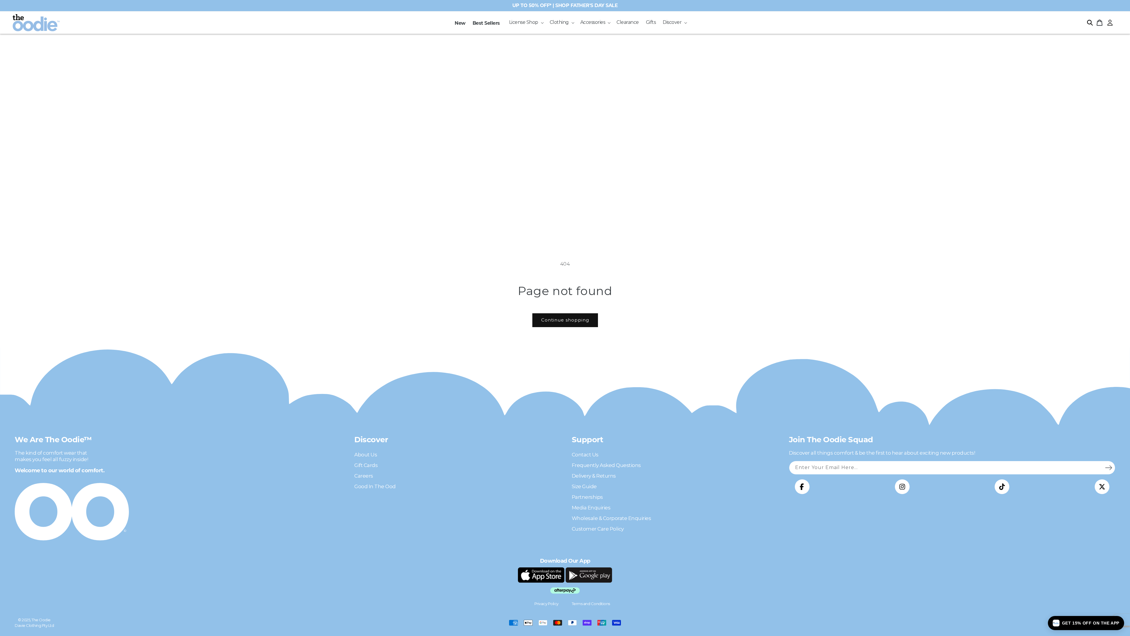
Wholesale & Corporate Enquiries (611, 518)
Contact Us (585, 455)
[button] (526, 22)
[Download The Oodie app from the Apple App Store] (541, 575)
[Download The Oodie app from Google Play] (589, 575)
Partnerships (587, 497)
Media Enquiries (591, 508)
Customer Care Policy (598, 529)
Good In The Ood (375, 486)
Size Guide (584, 486)
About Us (365, 455)
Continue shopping (565, 320)
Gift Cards (366, 465)
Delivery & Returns (594, 476)
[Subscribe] (1108, 467)
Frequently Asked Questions (606, 465)
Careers (363, 476)
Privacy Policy (546, 603)
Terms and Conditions (591, 603)
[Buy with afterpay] (565, 590)
